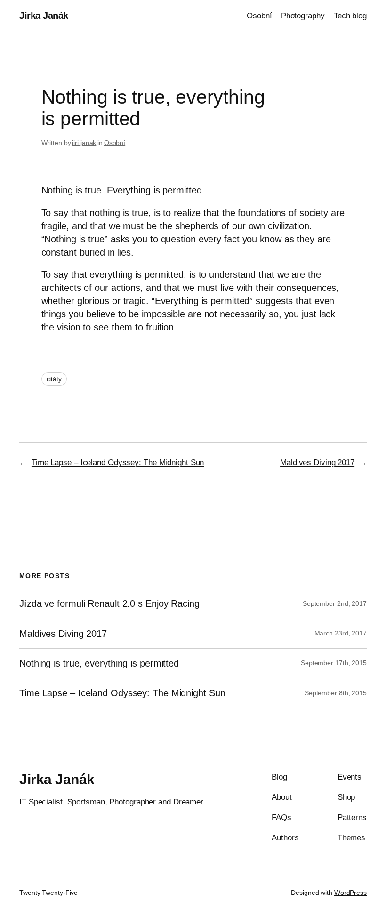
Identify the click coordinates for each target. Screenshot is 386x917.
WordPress (350, 892)
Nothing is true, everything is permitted (99, 663)
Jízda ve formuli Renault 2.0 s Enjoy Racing (109, 603)
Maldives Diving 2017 (317, 462)
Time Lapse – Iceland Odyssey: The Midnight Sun (118, 462)
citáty (54, 379)
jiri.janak (84, 142)
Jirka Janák (43, 15)
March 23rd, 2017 (340, 633)
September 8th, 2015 (336, 693)
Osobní (114, 142)
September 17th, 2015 (334, 663)
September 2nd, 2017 (335, 603)
